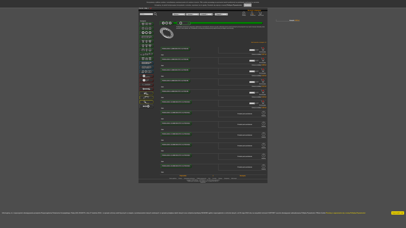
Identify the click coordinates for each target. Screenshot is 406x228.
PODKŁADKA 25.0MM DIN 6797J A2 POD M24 (176, 166)
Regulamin (203, 182)
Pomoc (180, 178)
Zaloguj (244, 15)
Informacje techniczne (189, 178)
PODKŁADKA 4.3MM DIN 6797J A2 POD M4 (175, 59)
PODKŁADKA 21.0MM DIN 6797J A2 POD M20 (176, 155)
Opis (162, 55)
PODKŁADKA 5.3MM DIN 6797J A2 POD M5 (175, 70)
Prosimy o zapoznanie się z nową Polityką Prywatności (345, 213)
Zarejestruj (226, 178)
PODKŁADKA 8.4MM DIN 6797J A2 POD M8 (175, 91)
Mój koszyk (261, 15)
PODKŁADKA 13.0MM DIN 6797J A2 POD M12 (176, 112)
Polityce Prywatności (234, 5)
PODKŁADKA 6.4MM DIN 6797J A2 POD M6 (175, 80)
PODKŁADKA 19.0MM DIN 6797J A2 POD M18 (176, 144)
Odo (209, 178)
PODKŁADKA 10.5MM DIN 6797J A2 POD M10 (176, 102)
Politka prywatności (201, 178)
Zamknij (247, 5)
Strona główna (172, 178)
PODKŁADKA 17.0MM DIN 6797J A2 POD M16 (176, 134)
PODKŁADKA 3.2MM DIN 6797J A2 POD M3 (175, 48)
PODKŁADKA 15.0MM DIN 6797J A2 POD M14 (176, 123)
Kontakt (214, 178)
